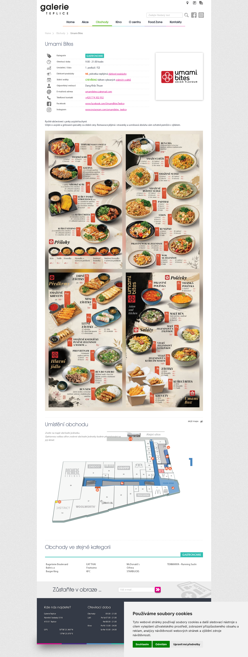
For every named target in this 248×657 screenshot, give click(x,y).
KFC (88, 571)
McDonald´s (133, 564)
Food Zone (155, 22)
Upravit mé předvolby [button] (186, 644)
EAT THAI (91, 564)
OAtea (130, 568)
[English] (201, 3)
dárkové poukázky (117, 74)
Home (70, 22)
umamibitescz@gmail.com (98, 92)
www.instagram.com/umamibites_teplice (106, 110)
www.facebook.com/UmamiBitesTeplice (104, 104)
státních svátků (123, 80)
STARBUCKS (133, 571)
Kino (119, 22)
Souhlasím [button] (142, 644)
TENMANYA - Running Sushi (181, 564)
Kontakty (176, 22)
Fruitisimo (91, 568)
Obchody (102, 22)
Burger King (52, 571)
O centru (135, 22)
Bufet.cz (50, 568)
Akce (85, 22)
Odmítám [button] (161, 644)
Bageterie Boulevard (57, 564)
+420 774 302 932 (94, 98)
